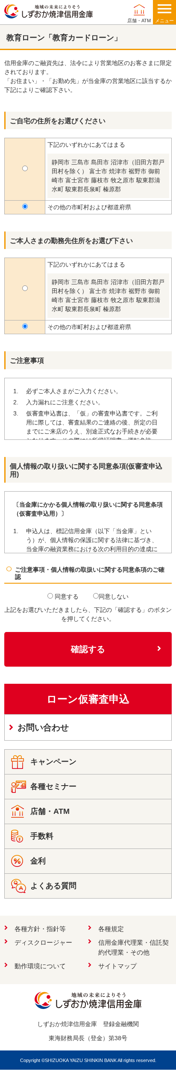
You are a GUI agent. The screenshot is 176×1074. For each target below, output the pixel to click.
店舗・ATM (139, 20)
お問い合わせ (43, 727)
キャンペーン (53, 761)
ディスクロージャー (43, 942)
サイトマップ (117, 966)
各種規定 (111, 928)
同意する (66, 596)
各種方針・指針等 (40, 928)
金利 (38, 861)
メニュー (164, 20)
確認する (88, 649)
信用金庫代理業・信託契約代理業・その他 (133, 947)
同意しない (114, 596)
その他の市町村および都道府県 (89, 207)
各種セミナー (53, 786)
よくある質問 (53, 885)
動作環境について (40, 966)
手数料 (41, 836)
